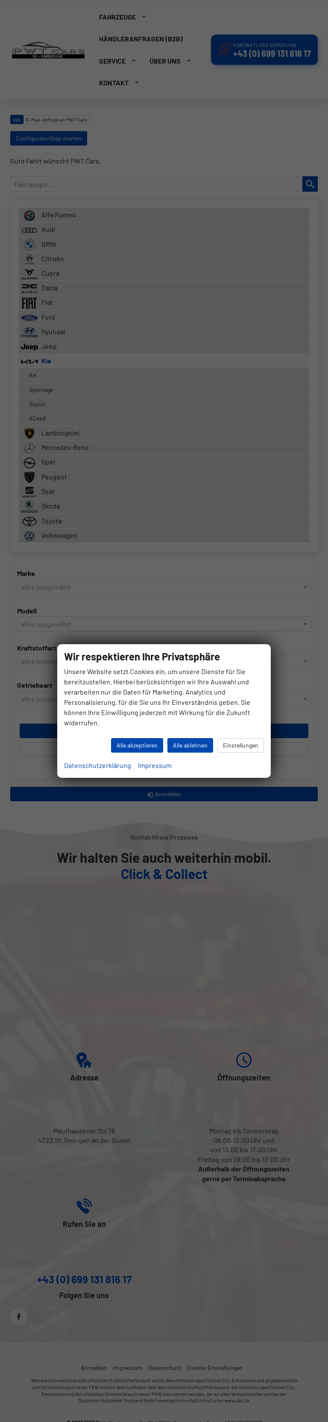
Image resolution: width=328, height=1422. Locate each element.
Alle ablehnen (190, 745)
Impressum (155, 765)
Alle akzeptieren (137, 745)
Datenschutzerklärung (97, 765)
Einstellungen (240, 745)
